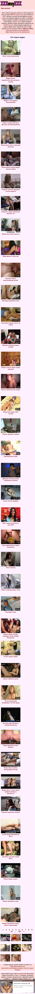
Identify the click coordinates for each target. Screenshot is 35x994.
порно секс (17, 21)
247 (19, 931)
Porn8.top (10, 28)
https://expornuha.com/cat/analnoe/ (18, 32)
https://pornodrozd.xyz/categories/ (17, 30)
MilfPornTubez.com (16, 14)
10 (12, 931)
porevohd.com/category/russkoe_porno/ (15, 968)
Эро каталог (5, 8)
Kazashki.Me (21, 973)
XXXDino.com (8, 25)
